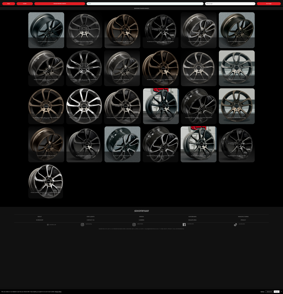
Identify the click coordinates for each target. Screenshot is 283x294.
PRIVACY (170, 228)
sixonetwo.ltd (190, 224)
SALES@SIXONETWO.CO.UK (151, 228)
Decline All (269, 291)
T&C (174, 228)
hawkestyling (89, 224)
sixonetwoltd (242, 224)
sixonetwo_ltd (52, 224)
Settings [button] (262, 291)
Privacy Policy (58, 291)
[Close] (281, 291)
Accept (276, 291)
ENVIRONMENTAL (180, 228)
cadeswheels (140, 224)
